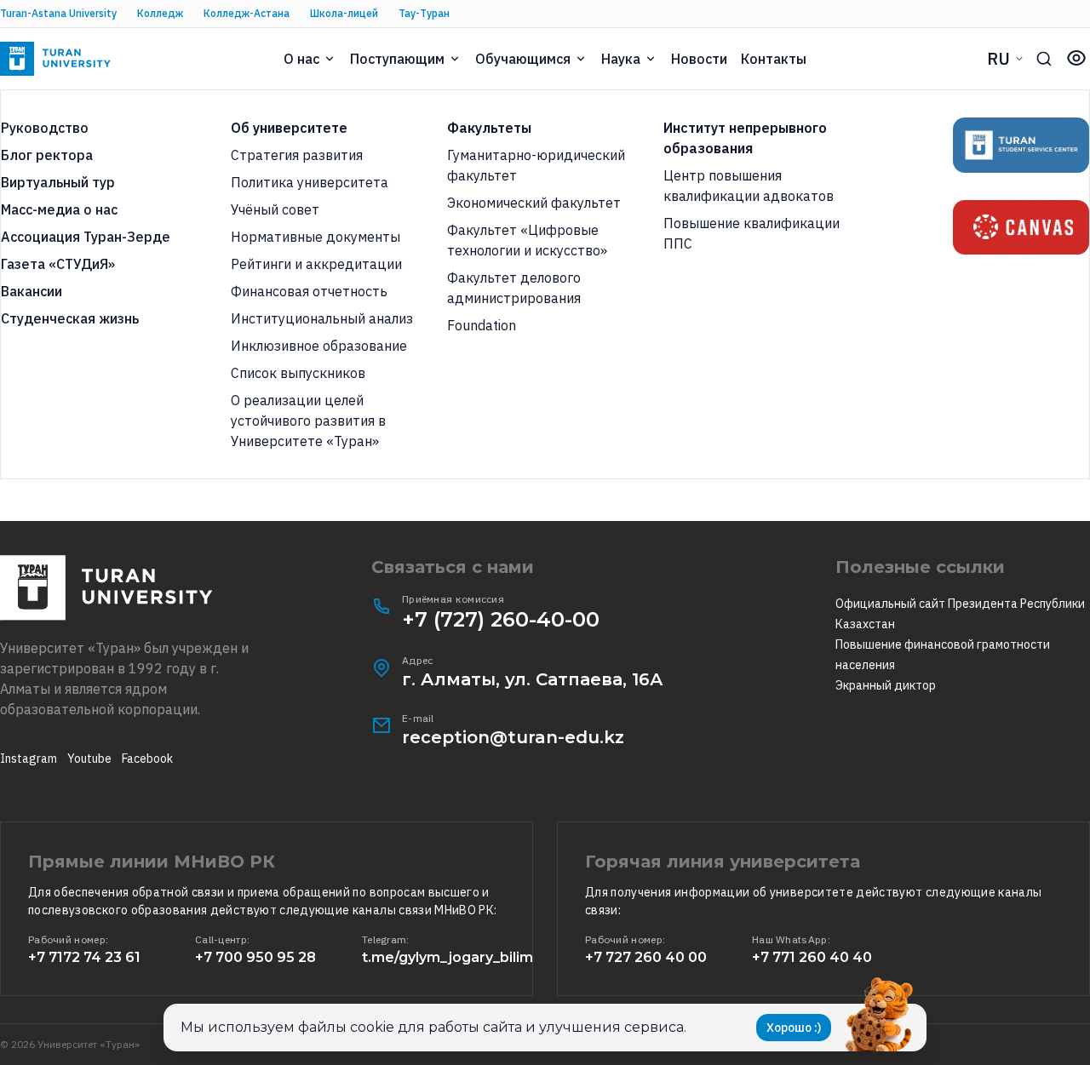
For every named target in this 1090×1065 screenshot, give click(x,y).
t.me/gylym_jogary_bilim (447, 957)
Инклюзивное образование (319, 345)
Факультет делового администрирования (514, 287)
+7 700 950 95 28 (255, 957)
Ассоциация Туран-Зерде (85, 236)
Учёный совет (275, 209)
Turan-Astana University (58, 13)
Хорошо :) (793, 1027)
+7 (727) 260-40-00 (501, 619)
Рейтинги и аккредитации (316, 263)
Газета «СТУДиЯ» (58, 263)
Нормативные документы (315, 236)
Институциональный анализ (322, 318)
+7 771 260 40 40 (812, 957)
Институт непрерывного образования (745, 138)
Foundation (481, 325)
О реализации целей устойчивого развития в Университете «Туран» (308, 420)
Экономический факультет (534, 202)
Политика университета (309, 182)
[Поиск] (1044, 58)
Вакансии (31, 291)
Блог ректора (47, 154)
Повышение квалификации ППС (751, 233)
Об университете (289, 127)
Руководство (45, 127)
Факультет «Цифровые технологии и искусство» (527, 240)
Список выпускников (298, 372)
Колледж (160, 13)
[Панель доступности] (1076, 58)
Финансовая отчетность (309, 291)
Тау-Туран (424, 13)
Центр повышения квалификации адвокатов (748, 185)
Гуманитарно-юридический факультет (536, 165)
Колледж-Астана (247, 13)
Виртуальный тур (58, 182)
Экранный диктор (885, 685)
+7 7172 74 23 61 (84, 957)
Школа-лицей (344, 13)
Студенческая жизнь (70, 318)
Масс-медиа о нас (59, 209)
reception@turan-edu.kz (513, 737)
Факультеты (489, 127)
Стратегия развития (297, 154)
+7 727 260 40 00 (646, 957)
